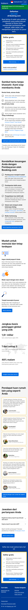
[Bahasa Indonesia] (12, 2)
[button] (14, 7)
